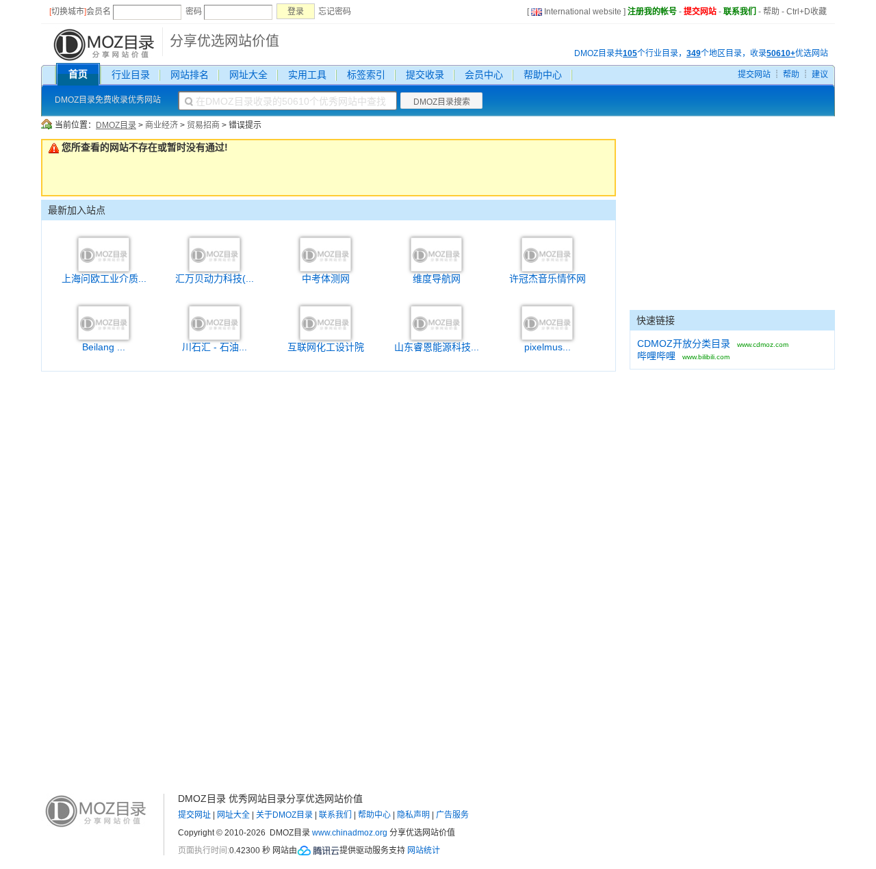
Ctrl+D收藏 (806, 11)
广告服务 (452, 815)
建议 (820, 74)
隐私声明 (413, 815)
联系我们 (739, 11)
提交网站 (700, 11)
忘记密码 (334, 11)
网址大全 (248, 74)
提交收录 (425, 74)
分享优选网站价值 (224, 41)
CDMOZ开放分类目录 (683, 343)
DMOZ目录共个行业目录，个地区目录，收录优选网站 (701, 53)
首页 (78, 73)
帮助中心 (543, 74)
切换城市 (67, 11)
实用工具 (307, 74)
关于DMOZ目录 (284, 815)
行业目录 (131, 74)
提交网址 (194, 815)
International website (582, 11)
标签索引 (366, 74)
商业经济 (161, 125)
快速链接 (655, 320)
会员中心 (484, 74)
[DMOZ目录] (102, 43)
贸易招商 (203, 125)
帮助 (771, 11)
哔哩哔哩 (656, 355)
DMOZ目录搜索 (441, 102)
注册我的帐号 (652, 11)
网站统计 (423, 850)
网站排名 (189, 74)
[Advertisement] (732, 224)
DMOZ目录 (116, 125)
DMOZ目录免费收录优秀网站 (108, 100)
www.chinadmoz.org (349, 833)
